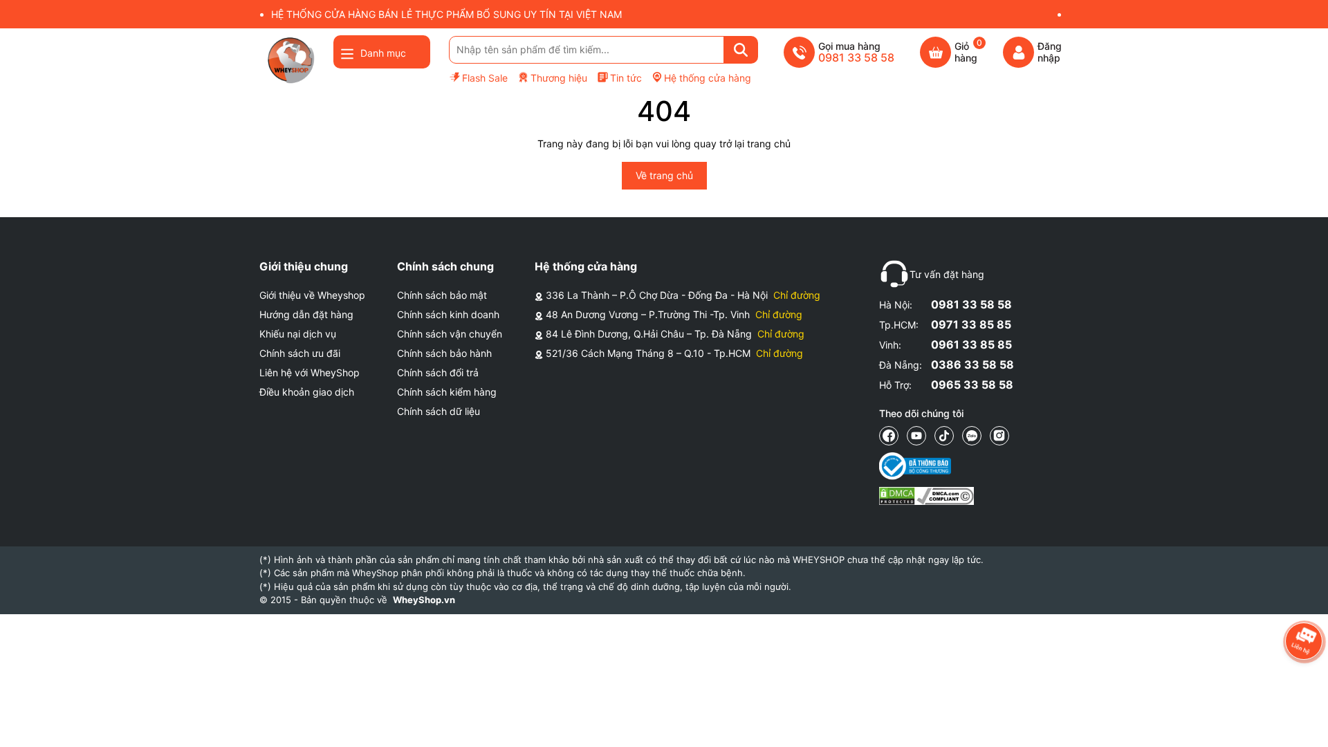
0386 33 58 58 (972, 364)
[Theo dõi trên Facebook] (888, 435)
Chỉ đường (796, 295)
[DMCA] (926, 496)
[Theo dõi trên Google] (999, 435)
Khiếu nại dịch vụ (297, 334)
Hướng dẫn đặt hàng (306, 314)
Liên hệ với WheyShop (309, 372)
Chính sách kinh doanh (448, 314)
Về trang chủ (664, 175)
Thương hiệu (559, 78)
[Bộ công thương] (926, 466)
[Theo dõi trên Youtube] (916, 435)
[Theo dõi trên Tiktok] (944, 435)
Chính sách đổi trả (438, 372)
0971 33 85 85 (971, 324)
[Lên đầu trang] (1303, 722)
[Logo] (290, 60)
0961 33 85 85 (971, 344)
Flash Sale (485, 78)
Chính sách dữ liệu (438, 411)
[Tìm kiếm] (740, 50)
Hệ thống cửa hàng (707, 78)
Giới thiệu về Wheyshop (312, 295)
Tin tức (626, 78)
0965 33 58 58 (972, 384)
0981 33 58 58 (971, 304)
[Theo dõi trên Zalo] (971, 435)
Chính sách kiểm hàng (447, 392)
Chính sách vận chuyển (449, 334)
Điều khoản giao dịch (306, 392)
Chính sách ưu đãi (299, 353)
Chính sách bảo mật (442, 295)
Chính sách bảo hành (444, 353)
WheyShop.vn (424, 599)
